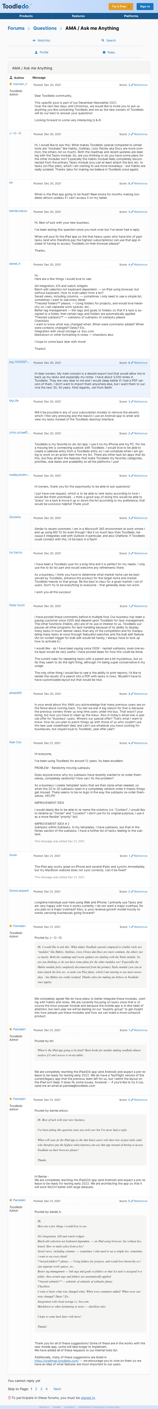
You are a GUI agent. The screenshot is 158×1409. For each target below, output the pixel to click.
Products (26, 16)
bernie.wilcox (18, 211)
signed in (88, 1398)
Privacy (44, 1407)
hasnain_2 (20, 84)
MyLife (14, 400)
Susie (13, 855)
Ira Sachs (15, 552)
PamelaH (19, 926)
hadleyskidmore (20, 474)
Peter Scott (17, 605)
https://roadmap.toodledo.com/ (57, 1360)
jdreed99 (15, 693)
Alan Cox (15, 742)
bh (11, 182)
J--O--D (15, 133)
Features (78, 16)
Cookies (69, 1407)
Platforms (131, 16)
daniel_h (15, 263)
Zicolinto (15, 517)
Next (57, 1389)
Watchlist (44, 40)
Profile (44, 52)
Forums (16, 28)
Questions (45, 28)
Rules (111, 52)
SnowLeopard (19, 890)
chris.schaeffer (19, 432)
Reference (141, 84)
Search (111, 40)
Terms (57, 1407)
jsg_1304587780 (20, 361)
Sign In (145, 6)
